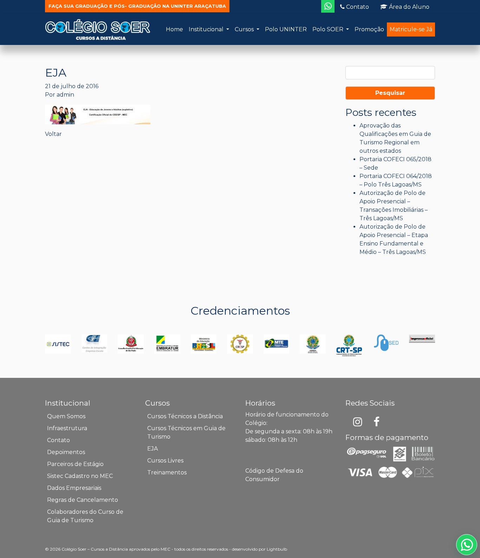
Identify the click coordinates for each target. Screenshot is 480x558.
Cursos (245, 29)
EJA (152, 448)
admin (65, 94)
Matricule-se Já (411, 29)
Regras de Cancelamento (82, 500)
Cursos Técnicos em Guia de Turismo (186, 432)
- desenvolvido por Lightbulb (258, 549)
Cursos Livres (165, 460)
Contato (357, 7)
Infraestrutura (67, 428)
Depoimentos (66, 452)
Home (174, 29)
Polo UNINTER (286, 29)
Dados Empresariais (74, 488)
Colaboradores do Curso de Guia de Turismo (85, 516)
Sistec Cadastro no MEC (80, 476)
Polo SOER (328, 29)
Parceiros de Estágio (75, 464)
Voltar (53, 134)
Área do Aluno (408, 7)
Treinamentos (167, 472)
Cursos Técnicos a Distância (185, 416)
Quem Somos (66, 416)
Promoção (369, 29)
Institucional (207, 29)
